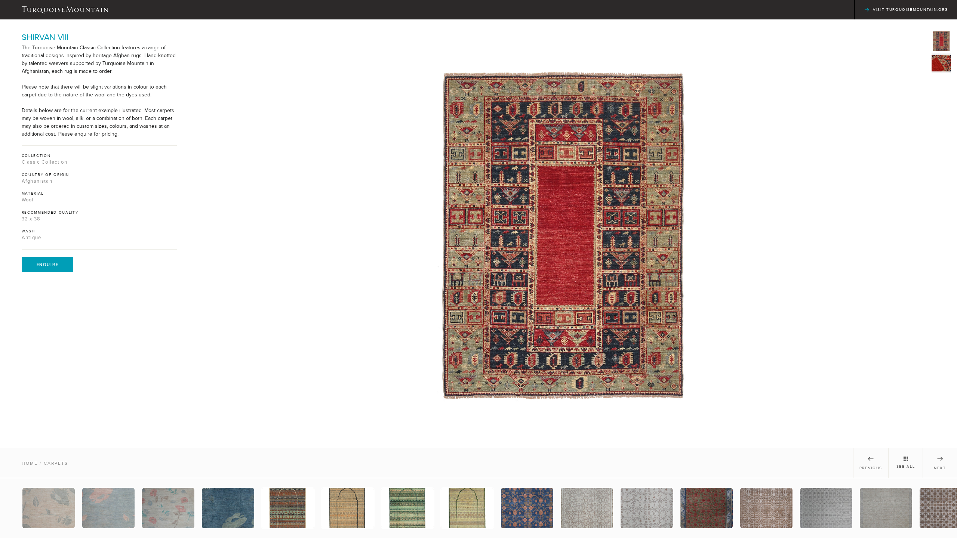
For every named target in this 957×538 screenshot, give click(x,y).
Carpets (56, 463)
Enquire (48, 264)
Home (30, 463)
